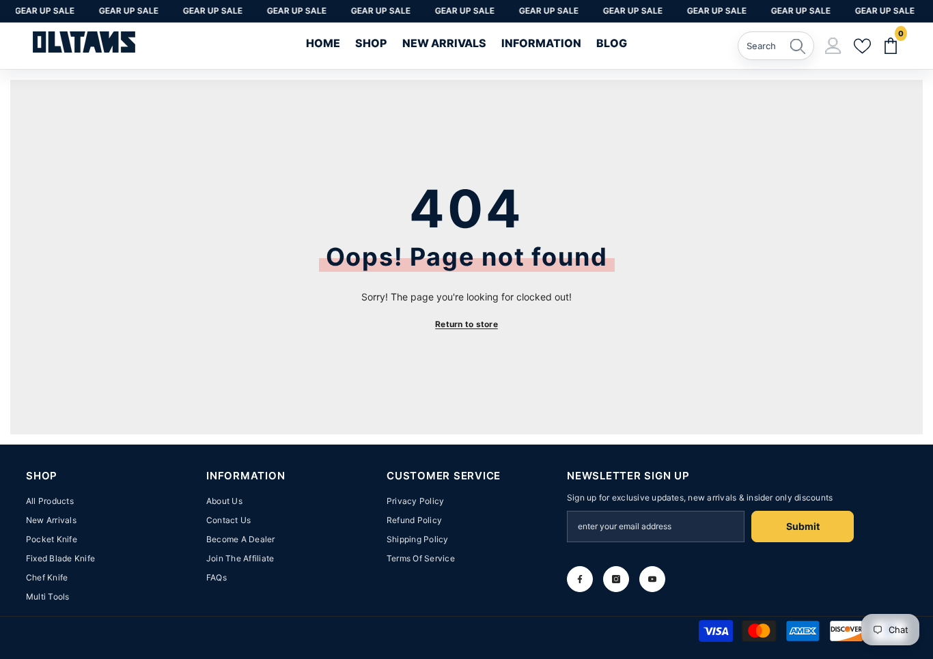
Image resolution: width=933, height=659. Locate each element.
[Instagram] (616, 579)
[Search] (776, 45)
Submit (803, 526)
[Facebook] (580, 579)
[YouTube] (652, 579)
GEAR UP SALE (40, 10)
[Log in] (833, 46)
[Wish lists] (862, 46)
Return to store (466, 324)
